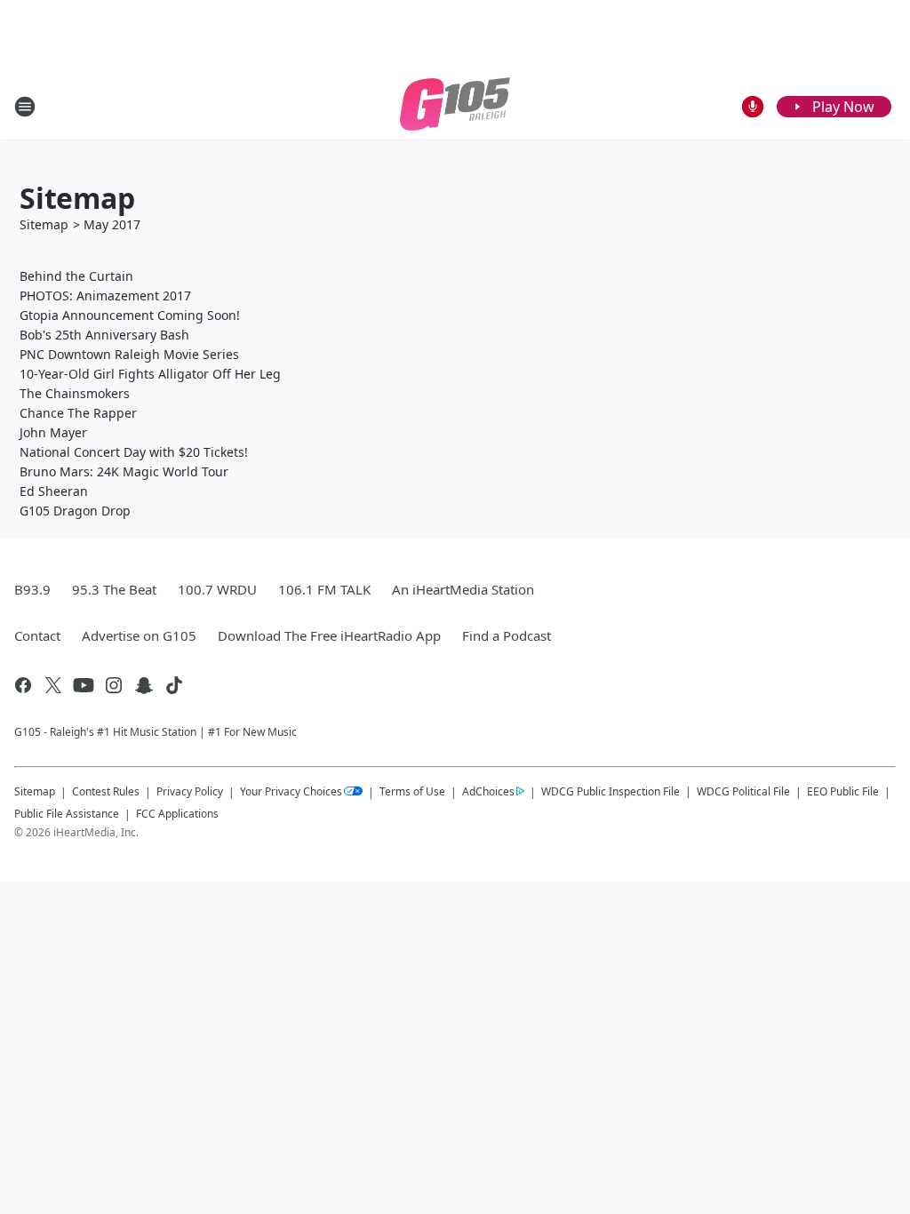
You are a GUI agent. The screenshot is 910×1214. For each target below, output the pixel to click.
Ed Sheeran (54, 491)
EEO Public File (843, 791)
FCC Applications (177, 813)
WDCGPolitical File (743, 791)
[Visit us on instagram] (113, 685)
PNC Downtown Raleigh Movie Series (129, 354)
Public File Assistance (66, 813)
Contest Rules (106, 791)
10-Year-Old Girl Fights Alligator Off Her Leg (150, 373)
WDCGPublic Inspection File (610, 791)
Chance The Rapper (78, 412)
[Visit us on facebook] (23, 685)
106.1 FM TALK (324, 589)
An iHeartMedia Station (463, 589)
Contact (37, 635)
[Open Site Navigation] (25, 106)
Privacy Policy (189, 791)
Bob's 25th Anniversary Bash (104, 334)
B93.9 (32, 589)
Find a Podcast (506, 635)
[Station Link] (455, 106)
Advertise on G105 (139, 635)
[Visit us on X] (53, 685)
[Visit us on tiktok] (174, 685)
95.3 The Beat (114, 589)
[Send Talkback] (752, 106)
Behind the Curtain (76, 276)
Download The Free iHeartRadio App (329, 635)
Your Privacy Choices (291, 791)
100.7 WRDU (217, 589)
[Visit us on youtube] (83, 685)
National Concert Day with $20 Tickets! (134, 451)
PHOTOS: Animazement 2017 (105, 295)
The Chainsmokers (75, 393)
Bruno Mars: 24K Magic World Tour (124, 471)
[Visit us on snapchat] (144, 685)
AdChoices (488, 791)
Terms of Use (412, 791)
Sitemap (44, 224)
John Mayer (53, 432)
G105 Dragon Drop (75, 510)
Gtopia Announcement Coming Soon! (130, 315)
